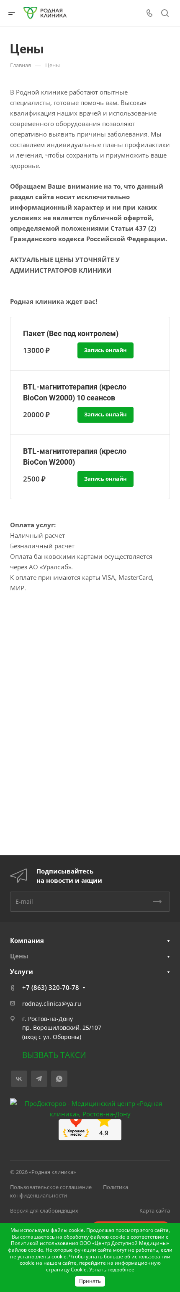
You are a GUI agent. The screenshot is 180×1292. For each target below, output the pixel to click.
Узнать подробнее (111, 1269)
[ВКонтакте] (19, 1079)
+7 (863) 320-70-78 (50, 987)
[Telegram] (39, 1079)
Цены (19, 956)
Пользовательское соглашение (51, 1187)
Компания (27, 940)
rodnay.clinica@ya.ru (51, 1004)
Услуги (21, 971)
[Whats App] (59, 1079)
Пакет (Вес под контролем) (70, 333)
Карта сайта (154, 1210)
